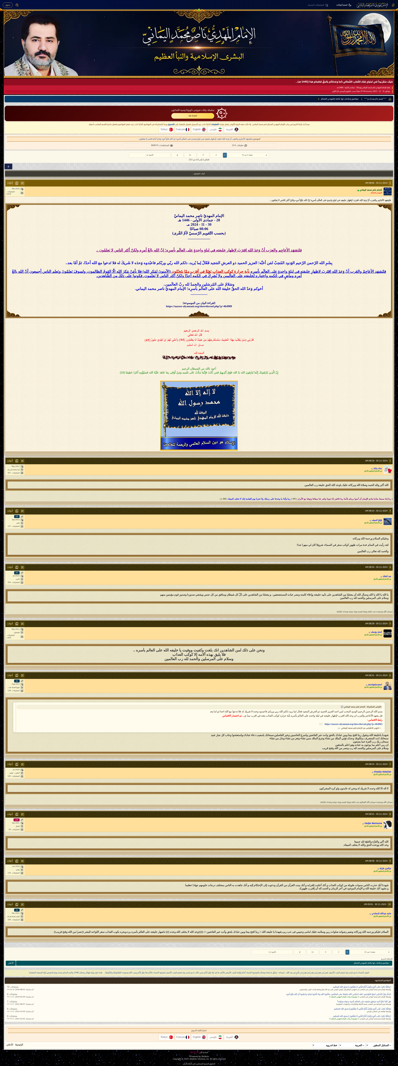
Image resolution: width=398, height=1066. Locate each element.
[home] (389, 99)
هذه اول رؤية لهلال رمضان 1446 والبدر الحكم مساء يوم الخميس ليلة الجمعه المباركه (65, 973)
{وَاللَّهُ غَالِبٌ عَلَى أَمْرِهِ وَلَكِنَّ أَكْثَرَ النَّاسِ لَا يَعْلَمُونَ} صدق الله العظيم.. (362, 1009)
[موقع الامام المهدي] (372, 5)
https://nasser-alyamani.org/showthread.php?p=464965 (353, 724)
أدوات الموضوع (199, 174)
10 (389, 904)
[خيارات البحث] (17, 5)
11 (190, 155)
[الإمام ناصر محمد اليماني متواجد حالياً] (388, 191)
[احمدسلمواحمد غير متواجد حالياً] (388, 686)
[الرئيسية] (393, 5)
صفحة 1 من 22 (247, 155)
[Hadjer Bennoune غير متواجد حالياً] (388, 825)
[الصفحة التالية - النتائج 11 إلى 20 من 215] (177, 155)
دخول (7, 5)
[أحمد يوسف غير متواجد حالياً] (388, 633)
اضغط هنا (193, 116)
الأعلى (10, 963)
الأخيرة (151, 155)
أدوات (10, 183)
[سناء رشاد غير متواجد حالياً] (388, 470)
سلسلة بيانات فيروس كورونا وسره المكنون (192, 110)
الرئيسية (19, 1045)
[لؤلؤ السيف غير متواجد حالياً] (388, 521)
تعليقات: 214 (237, 145)
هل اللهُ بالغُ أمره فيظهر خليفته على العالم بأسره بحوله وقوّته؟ (364, 1002)
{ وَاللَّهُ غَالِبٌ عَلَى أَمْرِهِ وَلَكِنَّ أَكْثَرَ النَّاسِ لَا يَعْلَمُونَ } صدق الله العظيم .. (361, 987)
